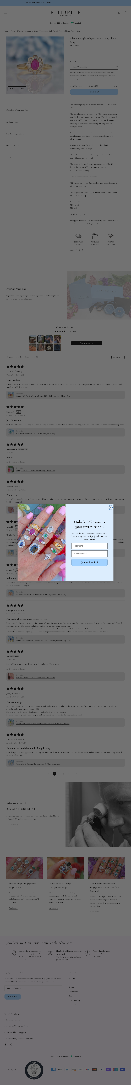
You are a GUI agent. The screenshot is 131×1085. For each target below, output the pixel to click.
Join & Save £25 (89, 562)
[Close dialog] (110, 507)
